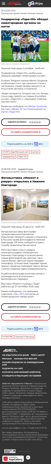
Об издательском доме (15, 355)
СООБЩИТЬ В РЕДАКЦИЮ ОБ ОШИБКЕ (21, 376)
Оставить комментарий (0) (25, 317)
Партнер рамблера (24, 451)
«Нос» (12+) (18, 294)
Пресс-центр (38, 355)
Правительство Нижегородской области (21, 222)
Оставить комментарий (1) (26, 132)
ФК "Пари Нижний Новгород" (15, 64)
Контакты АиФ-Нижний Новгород (21, 372)
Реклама (7, 359)
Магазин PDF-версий (25, 359)
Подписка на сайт (12, 368)
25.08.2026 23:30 (8, 169)
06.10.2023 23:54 (8, 10)
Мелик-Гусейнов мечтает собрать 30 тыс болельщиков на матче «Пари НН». (24, 109)
